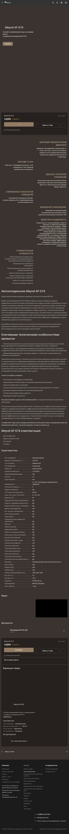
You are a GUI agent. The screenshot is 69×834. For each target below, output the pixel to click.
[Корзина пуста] (66, 2)
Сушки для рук (28, 801)
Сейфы (26, 798)
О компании (5, 769)
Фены (25, 806)
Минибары (27, 803)
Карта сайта (43, 829)
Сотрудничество (51, 765)
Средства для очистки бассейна (33, 786)
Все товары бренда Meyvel (19, 741)
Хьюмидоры (27, 793)
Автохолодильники (29, 771)
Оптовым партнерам (51, 769)
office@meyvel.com (43, 817)
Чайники (26, 796)
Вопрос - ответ (6, 777)
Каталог (26, 765)
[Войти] (61, 2)
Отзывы (4, 774)
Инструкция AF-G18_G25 (19, 630)
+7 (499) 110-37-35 (43, 814)
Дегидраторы (28, 783)
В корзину (18, 650)
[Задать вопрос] (62, 651)
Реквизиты (5, 779)
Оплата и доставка (7, 771)
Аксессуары (27, 809)
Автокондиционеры (30, 781)
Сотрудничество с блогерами (11, 782)
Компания (5, 765)
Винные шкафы (28, 769)
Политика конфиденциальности (57, 829)
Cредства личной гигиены (31, 778)
